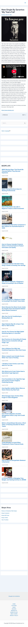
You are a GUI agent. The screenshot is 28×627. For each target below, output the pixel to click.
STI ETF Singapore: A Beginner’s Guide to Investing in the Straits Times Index (13, 300)
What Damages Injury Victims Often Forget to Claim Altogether (12, 396)
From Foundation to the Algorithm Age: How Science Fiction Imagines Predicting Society (13, 380)
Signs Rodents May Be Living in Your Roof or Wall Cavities (13, 324)
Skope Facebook (5, 513)
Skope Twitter (4, 517)
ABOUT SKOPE (14, 614)
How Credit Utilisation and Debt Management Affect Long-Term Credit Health (13, 415)
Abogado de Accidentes (14, 596)
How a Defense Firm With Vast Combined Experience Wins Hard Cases (14, 349)
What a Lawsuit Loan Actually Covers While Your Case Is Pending (13, 356)
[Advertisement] (14, 546)
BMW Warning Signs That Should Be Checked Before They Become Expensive (12, 171)
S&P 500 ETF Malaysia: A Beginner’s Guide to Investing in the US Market (13, 282)
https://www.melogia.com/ (7, 110)
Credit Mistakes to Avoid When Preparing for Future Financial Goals (12, 443)
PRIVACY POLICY (14, 615)
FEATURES (14, 605)
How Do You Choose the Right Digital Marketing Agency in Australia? (13, 332)
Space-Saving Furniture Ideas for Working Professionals (12, 189)
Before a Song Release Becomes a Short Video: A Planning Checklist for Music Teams (14, 424)
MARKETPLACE (14, 612)
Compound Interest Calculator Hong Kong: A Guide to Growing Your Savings (13, 264)
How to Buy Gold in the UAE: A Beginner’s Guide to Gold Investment (13, 207)
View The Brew (4, 519)
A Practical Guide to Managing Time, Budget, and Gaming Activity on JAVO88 (14, 479)
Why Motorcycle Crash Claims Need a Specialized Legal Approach (13, 372)
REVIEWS (14, 609)
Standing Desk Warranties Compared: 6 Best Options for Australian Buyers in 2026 (13, 226)
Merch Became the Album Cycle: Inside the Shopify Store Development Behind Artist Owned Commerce (14, 308)
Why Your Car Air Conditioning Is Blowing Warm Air (12, 317)
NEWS (14, 607)
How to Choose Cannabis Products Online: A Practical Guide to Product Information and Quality (13, 245)
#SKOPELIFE (14, 610)
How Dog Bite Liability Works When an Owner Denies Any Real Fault (13, 389)
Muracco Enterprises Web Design (9, 511)
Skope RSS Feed (5, 515)
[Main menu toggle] (25, 2)
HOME (14, 604)
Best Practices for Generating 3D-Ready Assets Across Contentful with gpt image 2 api (14, 340)
